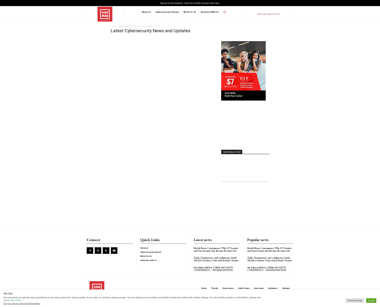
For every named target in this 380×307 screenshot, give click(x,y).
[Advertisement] (245, 125)
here (217, 3)
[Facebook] (90, 250)
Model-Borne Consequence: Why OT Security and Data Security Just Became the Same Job (216, 249)
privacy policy (15, 300)
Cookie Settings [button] (354, 300)
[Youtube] (114, 250)
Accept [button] (371, 300)
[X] (106, 250)
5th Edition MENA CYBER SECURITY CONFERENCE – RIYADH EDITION (213, 269)
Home (113, 26)
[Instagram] (98, 250)
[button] (224, 12)
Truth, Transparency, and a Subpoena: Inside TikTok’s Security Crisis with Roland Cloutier (216, 259)
